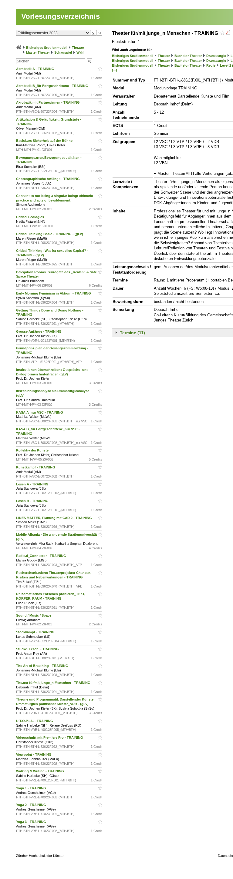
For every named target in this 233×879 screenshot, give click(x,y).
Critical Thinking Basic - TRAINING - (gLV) (50, 234)
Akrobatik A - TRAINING (35, 69)
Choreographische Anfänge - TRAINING (48, 179)
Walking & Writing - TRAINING (40, 771)
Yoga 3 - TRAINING (31, 822)
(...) (114, 70)
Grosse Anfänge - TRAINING (39, 331)
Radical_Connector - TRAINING (41, 556)
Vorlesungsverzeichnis (60, 16)
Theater (78, 47)
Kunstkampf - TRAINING (36, 467)
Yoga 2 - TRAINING (31, 805)
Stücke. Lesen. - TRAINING (38, 649)
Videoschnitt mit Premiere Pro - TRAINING (50, 737)
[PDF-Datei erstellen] (227, 33)
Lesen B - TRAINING (32, 501)
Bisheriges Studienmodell (46, 47)
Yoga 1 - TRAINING (31, 788)
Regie (210, 65)
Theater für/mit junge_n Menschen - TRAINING (53, 682)
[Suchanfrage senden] (89, 61)
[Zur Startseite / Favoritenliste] (19, 47)
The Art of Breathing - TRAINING (42, 666)
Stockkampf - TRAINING (36, 632)
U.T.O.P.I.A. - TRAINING (35, 721)
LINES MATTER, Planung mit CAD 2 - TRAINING (54, 518)
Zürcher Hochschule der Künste (39, 855)
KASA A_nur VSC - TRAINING (40, 412)
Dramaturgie (216, 56)
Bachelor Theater (188, 56)
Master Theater (38, 52)
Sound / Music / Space (34, 615)
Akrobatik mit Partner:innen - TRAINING (48, 102)
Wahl (80, 52)
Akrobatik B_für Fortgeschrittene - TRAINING (52, 86)
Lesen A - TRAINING (32, 484)
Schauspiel (63, 52)
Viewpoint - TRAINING (34, 754)
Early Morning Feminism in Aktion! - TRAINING (54, 293)
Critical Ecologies (30, 217)
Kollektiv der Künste (32, 450)
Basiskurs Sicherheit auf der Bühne (44, 140)
